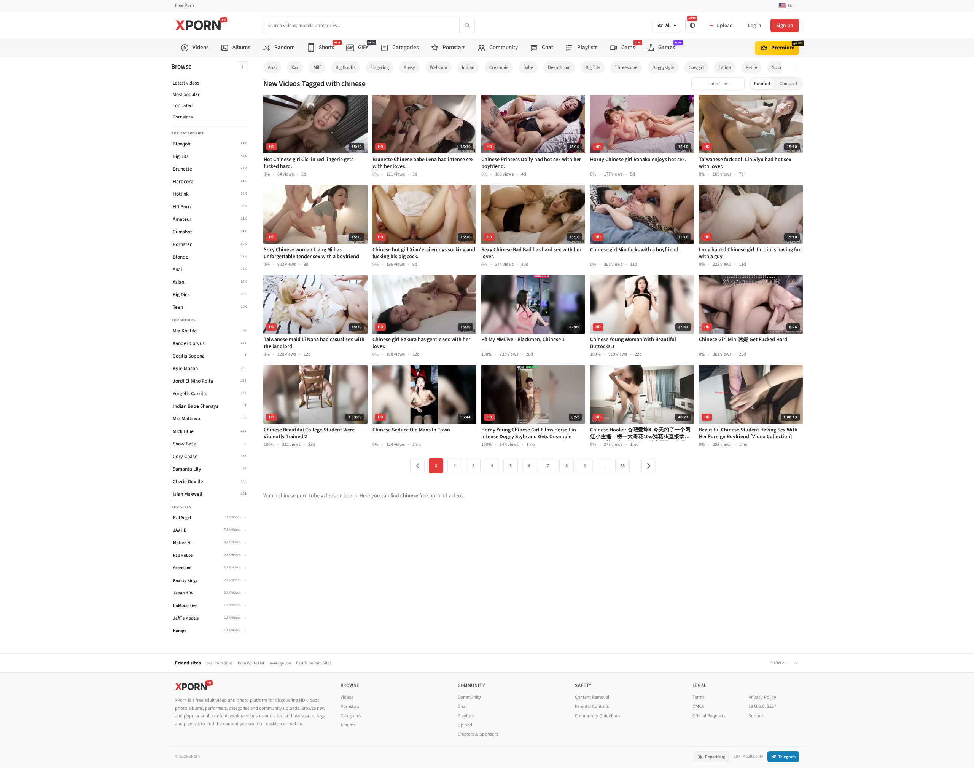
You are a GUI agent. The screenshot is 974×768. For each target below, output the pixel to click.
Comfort (762, 83)
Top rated (183, 105)
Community (469, 697)
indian (468, 67)
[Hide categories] (242, 66)
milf (317, 67)
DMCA (698, 706)
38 (622, 465)
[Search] (466, 25)
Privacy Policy (762, 697)
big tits (593, 67)
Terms (698, 697)
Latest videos (186, 83)
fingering (379, 67)
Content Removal (592, 697)
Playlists (466, 715)
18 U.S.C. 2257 (762, 706)
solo (776, 67)
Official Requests (708, 715)
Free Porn (184, 5)
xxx (295, 67)
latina (725, 67)
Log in (754, 25)
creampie (498, 67)
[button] (798, 67)
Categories (351, 715)
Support (756, 715)
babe (528, 67)
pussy (409, 67)
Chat (462, 706)
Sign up (784, 25)
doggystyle (663, 67)
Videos (347, 697)
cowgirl (696, 67)
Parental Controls (592, 706)
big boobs (345, 67)
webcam (438, 67)
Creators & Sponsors (478, 734)
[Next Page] (648, 465)
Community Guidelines (597, 715)
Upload (465, 725)
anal (272, 67)
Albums (348, 725)
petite (751, 67)
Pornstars (183, 116)
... (604, 465)
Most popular (186, 94)
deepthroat (559, 67)
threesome (626, 67)
